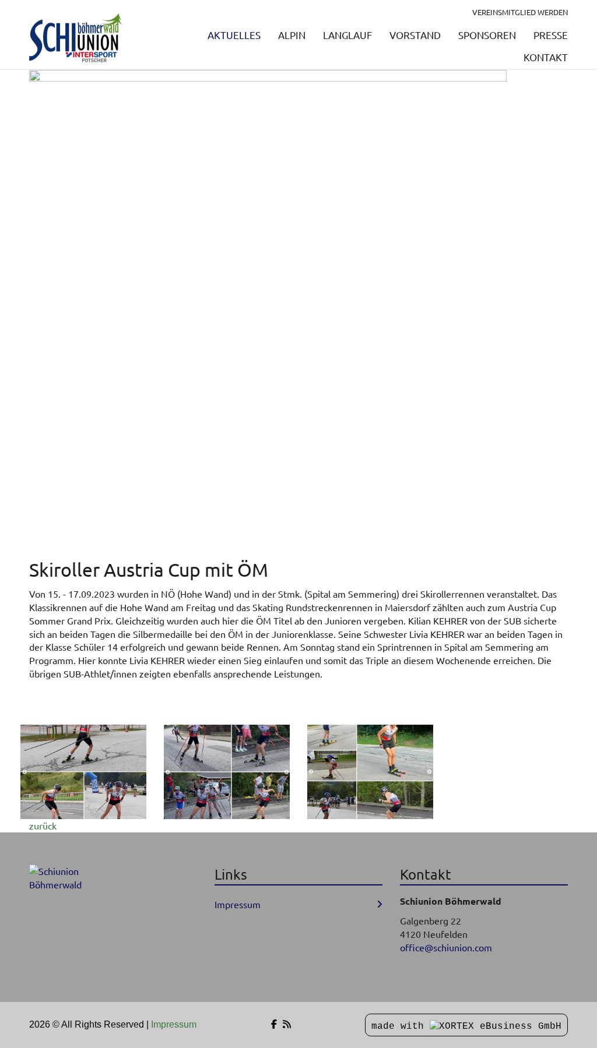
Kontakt (546, 57)
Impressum (238, 904)
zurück (43, 825)
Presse (550, 35)
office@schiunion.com (446, 947)
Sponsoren (487, 35)
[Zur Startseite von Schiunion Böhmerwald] (75, 38)
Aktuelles (234, 35)
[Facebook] (274, 1024)
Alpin (291, 35)
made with (400, 1026)
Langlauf (347, 35)
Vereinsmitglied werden (520, 12)
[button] (83, 772)
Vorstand (415, 35)
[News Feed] (287, 1024)
